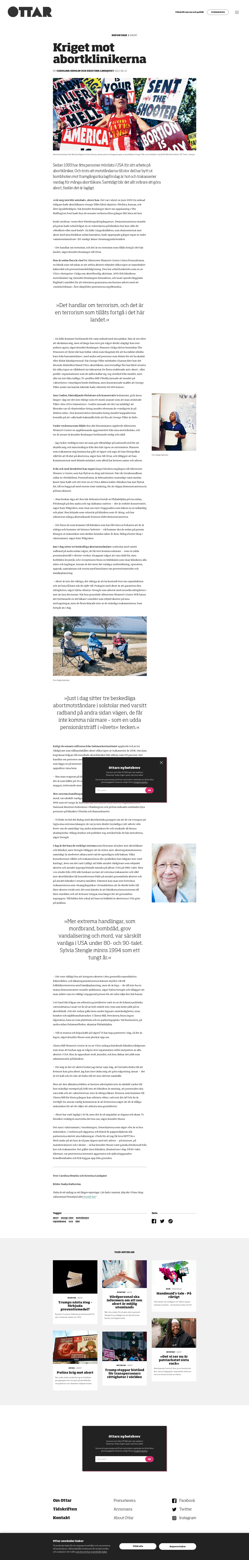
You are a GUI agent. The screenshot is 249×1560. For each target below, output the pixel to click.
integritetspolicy (140, 1451)
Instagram (187, 1518)
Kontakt (61, 1518)
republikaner (59, 1221)
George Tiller (67, 1218)
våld (77, 1221)
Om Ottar (62, 1501)
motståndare (82, 1218)
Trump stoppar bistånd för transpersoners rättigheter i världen (124, 1374)
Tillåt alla (138, 1546)
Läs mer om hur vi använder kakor (91, 1552)
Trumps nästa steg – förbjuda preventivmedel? (75, 1306)
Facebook (187, 1501)
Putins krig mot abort (75, 1372)
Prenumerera (218, 12)
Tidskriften (65, 1509)
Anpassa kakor (178, 1547)
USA (71, 1221)
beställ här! (89, 1196)
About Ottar (124, 1518)
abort (55, 1218)
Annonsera (123, 1509)
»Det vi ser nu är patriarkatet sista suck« (174, 1360)
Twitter (185, 1509)
